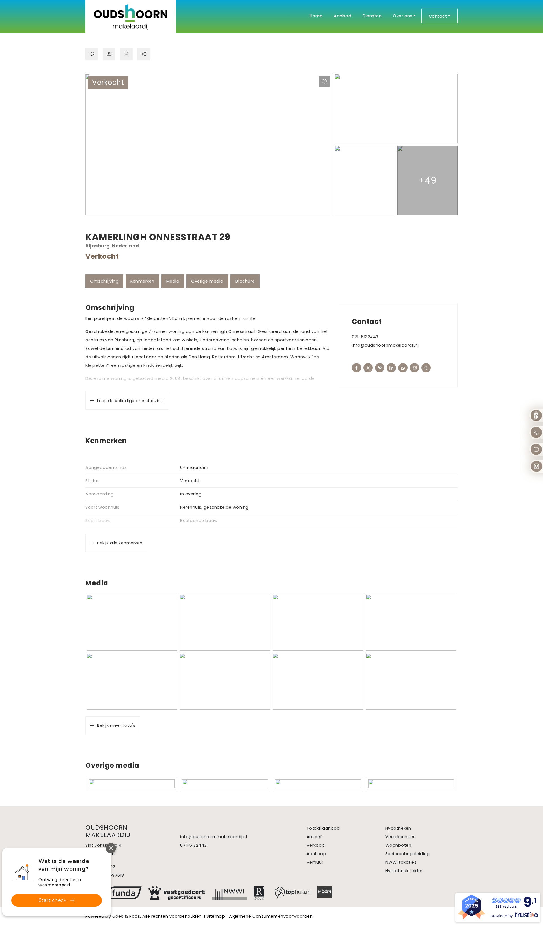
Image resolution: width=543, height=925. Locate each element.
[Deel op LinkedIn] (391, 367)
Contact (438, 16)
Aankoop (316, 854)
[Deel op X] (368, 367)
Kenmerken (142, 281)
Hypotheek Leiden (404, 871)
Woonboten (398, 845)
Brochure (245, 281)
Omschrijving (104, 281)
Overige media (207, 281)
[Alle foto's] (109, 54)
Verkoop (316, 845)
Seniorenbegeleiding (407, 854)
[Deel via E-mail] (414, 367)
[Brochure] (126, 54)
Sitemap (216, 916)
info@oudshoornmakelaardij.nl (385, 345)
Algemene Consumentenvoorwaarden (271, 916)
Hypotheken (398, 828)
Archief (314, 837)
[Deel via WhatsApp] (403, 367)
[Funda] (124, 892)
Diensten (372, 16)
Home (316, 16)
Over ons (402, 16)
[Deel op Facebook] (356, 367)
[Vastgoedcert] (176, 893)
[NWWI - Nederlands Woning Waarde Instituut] (229, 893)
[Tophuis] (292, 892)
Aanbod (342, 16)
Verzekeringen (400, 837)
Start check (53, 900)
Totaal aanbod (323, 828)
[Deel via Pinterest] (379, 367)
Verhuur (315, 862)
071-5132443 (365, 337)
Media (173, 281)
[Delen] (143, 54)
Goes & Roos (126, 916)
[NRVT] (261, 893)
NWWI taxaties (401, 862)
